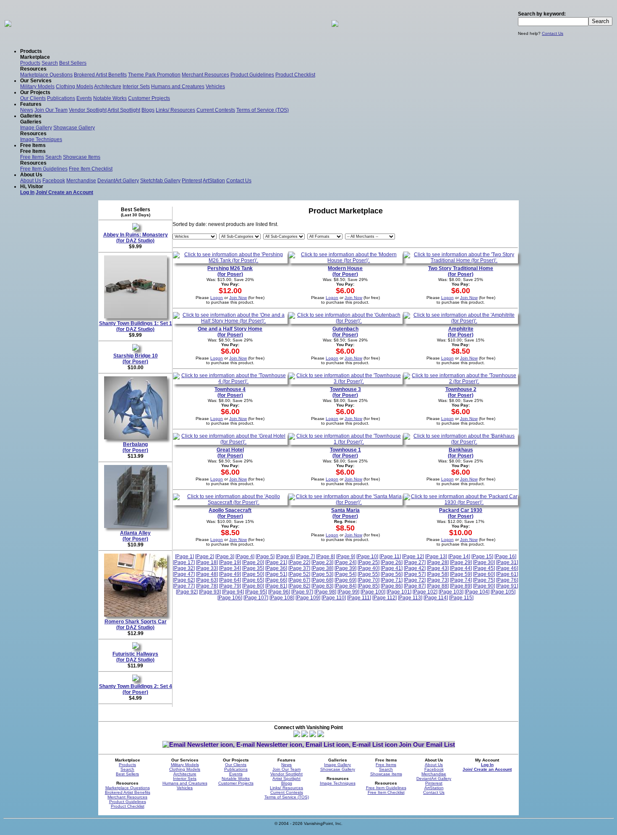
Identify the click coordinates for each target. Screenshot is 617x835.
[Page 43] (438, 568)
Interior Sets (136, 86)
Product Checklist (295, 75)
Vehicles (215, 86)
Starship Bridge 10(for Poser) (135, 359)
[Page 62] (184, 580)
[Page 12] (413, 556)
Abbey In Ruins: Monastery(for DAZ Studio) (135, 238)
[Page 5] (265, 556)
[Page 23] (322, 562)
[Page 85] (368, 586)
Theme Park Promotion (154, 75)
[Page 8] (325, 556)
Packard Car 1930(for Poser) (460, 513)
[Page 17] (184, 562)
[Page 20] (253, 562)
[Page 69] (345, 580)
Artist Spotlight (123, 110)
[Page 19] (230, 562)
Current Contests (215, 110)
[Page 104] (477, 592)
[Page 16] (505, 556)
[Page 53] (322, 574)
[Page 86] (392, 586)
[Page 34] (230, 568)
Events (84, 98)
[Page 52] (299, 574)
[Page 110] (334, 598)
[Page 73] (438, 580)
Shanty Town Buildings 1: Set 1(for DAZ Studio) (135, 326)
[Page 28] (438, 562)
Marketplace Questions (46, 75)
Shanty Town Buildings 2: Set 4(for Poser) (135, 689)
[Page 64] (230, 580)
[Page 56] (392, 574)
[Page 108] (281, 598)
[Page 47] (184, 574)
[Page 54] (345, 574)
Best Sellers (72, 63)
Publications (61, 98)
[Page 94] (233, 592)
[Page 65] (253, 580)
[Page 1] (184, 556)
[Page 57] (415, 574)
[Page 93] (210, 592)
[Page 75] (484, 580)
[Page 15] (482, 556)
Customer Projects (149, 98)
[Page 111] (359, 598)
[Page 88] (438, 586)
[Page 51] (276, 574)
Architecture (107, 86)
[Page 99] (348, 592)
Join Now (238, 297)
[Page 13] (436, 556)
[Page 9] (345, 556)
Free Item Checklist (90, 169)
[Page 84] (345, 586)
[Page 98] (325, 592)
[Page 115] (461, 598)
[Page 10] (367, 556)
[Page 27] (415, 562)
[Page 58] (438, 574)
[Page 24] (345, 562)
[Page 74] (461, 580)
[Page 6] (285, 556)
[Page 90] (484, 586)
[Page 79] (230, 586)
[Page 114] (436, 598)
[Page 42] (415, 568)
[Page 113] (410, 598)
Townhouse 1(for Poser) (345, 453)
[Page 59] (461, 574)
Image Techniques (41, 139)
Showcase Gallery (74, 128)
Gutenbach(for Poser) (345, 332)
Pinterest (192, 181)
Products (30, 63)
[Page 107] (255, 598)
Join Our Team (51, 110)
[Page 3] (224, 556)
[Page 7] (305, 556)
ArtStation (214, 181)
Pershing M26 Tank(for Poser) (230, 271)
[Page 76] (507, 580)
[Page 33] (207, 568)
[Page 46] (507, 568)
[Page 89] (461, 586)
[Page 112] (384, 598)
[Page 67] (299, 580)
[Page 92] (187, 592)
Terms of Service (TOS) (262, 110)
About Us (30, 181)
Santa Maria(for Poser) (345, 513)
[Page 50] (253, 574)
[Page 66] (276, 580)
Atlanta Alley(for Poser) (135, 536)
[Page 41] (392, 568)
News (26, 110)
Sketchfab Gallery (160, 181)
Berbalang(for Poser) (135, 447)
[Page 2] (204, 556)
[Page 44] (461, 568)
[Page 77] (184, 586)
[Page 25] (368, 562)
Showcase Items (81, 157)
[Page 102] (425, 592)
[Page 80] (253, 586)
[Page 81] (276, 586)
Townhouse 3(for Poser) (345, 392)
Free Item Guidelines (44, 169)
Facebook (53, 181)
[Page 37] (299, 568)
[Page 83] (322, 586)
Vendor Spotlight (88, 110)
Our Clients (33, 98)
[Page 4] (244, 556)
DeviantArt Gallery (118, 181)
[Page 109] (307, 598)
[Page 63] (207, 580)
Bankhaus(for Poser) (460, 453)
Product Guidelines (252, 75)
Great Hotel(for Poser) (230, 453)
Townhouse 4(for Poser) (230, 392)
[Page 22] (299, 562)
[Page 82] (299, 586)
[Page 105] (503, 592)
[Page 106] (229, 598)
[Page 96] (279, 592)
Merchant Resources (205, 75)
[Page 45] (484, 568)
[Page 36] (276, 568)
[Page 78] (207, 586)
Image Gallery (36, 128)
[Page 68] (322, 580)
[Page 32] (184, 568)
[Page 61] (507, 574)
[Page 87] (415, 586)
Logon (216, 297)
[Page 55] (368, 574)
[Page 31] (507, 562)
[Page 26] (392, 562)
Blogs (147, 110)
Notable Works (110, 98)
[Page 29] (461, 562)
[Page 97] (302, 592)
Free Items (32, 157)
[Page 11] (390, 556)
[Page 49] (230, 574)
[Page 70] (368, 580)
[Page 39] (345, 568)
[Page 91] (507, 586)
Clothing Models (74, 86)
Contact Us (552, 33)
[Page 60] (484, 574)
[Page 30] (484, 562)
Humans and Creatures (177, 86)
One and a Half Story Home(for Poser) (230, 332)
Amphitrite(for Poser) (460, 332)
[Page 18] (207, 562)
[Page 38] (322, 568)
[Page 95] (256, 592)
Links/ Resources (175, 110)
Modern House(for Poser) (345, 271)
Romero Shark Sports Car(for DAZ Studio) (136, 624)
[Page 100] (373, 592)
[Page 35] (253, 568)
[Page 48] (207, 574)
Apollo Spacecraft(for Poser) (230, 513)
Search (50, 63)
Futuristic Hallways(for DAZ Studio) (135, 657)
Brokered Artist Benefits (100, 75)
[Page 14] (459, 556)
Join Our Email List (427, 744)
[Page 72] (415, 580)
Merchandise (81, 181)
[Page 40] (368, 568)
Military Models (37, 86)
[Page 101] (399, 592)
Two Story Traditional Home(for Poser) (460, 271)
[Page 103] (451, 592)
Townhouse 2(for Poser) (460, 392)
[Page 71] (392, 580)
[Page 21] (276, 562)
